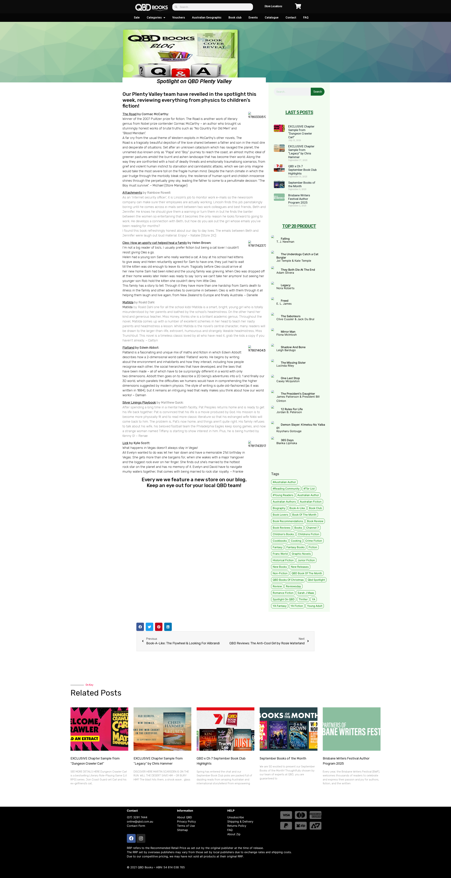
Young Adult (314, 606)
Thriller (303, 599)
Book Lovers (280, 514)
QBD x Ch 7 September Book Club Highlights (302, 169)
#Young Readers (283, 495)
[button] (140, 627)
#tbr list (309, 488)
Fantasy (277, 547)
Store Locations (273, 6)
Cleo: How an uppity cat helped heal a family (154, 243)
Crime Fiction (313, 540)
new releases (300, 566)
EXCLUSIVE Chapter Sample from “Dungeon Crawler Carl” (301, 132)
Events (253, 17)
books (298, 527)
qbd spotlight (316, 579)
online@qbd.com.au (140, 821)
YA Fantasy (279, 606)
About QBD (184, 817)
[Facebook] (131, 838)
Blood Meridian (134, 133)
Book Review (315, 521)
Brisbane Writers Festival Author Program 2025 (299, 199)
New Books (280, 566)
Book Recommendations (288, 521)
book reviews (281, 527)
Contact (291, 17)
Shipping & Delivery (240, 821)
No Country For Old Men (212, 128)
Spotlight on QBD (284, 599)
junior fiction (306, 560)
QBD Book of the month (307, 573)
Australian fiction (311, 501)
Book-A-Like (297, 508)
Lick (125, 443)
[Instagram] (141, 838)
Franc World (280, 553)
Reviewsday (293, 586)
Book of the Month (304, 514)
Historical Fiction (283, 560)
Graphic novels (301, 553)
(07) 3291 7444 (137, 817)
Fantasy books (295, 547)
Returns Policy (236, 825)
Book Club (315, 508)
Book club (235, 17)
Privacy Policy (186, 821)
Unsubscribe (235, 817)
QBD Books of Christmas (288, 579)
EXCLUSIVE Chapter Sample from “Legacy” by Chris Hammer (301, 152)
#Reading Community (286, 488)
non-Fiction (280, 573)
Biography (279, 508)
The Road (129, 114)
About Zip (233, 834)
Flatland (128, 348)
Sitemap (182, 830)
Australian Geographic (206, 17)
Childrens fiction (308, 534)
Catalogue (272, 17)
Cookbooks (280, 540)
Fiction (313, 547)
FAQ (305, 17)
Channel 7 (312, 527)
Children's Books (283, 534)
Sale (137, 17)
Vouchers (178, 17)
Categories (154, 17)
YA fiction (297, 606)
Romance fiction (283, 592)
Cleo (144, 252)
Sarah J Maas (306, 592)
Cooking (296, 540)
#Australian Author (284, 482)
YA (313, 599)
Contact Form (136, 825)
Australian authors (284, 501)
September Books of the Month (283, 758)
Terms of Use (186, 825)
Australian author (308, 495)
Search (317, 91)
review (277, 586)
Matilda (127, 307)
